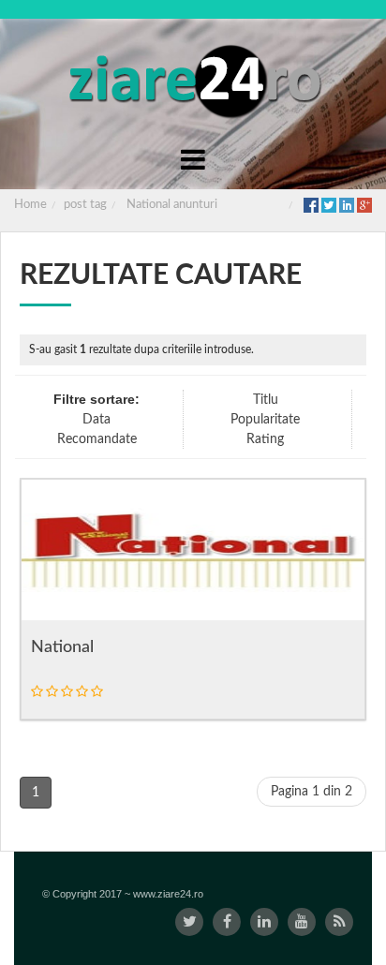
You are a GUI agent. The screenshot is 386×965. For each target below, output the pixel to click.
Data (96, 419)
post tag (85, 205)
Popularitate (265, 419)
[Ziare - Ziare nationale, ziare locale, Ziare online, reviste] (193, 79)
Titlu (265, 400)
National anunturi (171, 205)
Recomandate (97, 439)
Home (30, 205)
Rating (265, 439)
